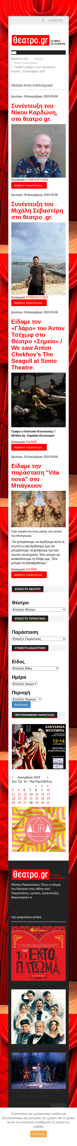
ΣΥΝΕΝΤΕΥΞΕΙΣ (37, 179)
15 (36, 794)
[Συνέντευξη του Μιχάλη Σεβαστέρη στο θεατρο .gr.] (38, 258)
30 (42, 802)
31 (48, 802)
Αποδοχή (38, 1134)
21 (31, 798)
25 (13, 802)
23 (42, 798)
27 (25, 802)
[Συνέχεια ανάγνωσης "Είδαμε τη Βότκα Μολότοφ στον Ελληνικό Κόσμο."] (38, 1016)
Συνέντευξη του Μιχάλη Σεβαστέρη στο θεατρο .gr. (37, 210)
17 (48, 794)
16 (42, 794)
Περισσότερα (39, 1140)
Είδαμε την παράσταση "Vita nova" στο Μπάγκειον (35, 476)
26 (19, 802)
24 (48, 798)
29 (36, 802)
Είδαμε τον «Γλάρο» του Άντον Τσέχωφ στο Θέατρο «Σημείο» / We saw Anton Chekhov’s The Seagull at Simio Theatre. (38, 344)
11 (13, 794)
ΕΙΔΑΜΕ (31, 442)
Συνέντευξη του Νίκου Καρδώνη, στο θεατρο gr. (34, 112)
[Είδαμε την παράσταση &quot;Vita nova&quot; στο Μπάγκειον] (38, 508)
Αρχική (39, 58)
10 (48, 790)
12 (19, 794)
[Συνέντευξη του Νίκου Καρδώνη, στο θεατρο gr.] (38, 150)
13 (25, 794)
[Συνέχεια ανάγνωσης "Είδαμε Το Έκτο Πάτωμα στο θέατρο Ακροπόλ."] (38, 953)
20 (25, 798)
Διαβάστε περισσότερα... (29, 185)
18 (13, 798)
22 (36, 798)
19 (19, 798)
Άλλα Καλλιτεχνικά (26, 62)
